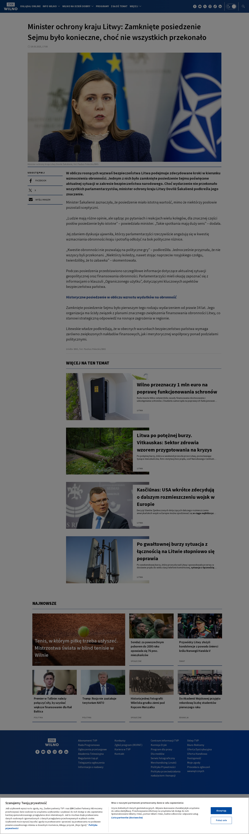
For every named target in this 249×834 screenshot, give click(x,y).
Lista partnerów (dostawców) (127, 817)
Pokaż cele (221, 820)
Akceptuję (221, 810)
